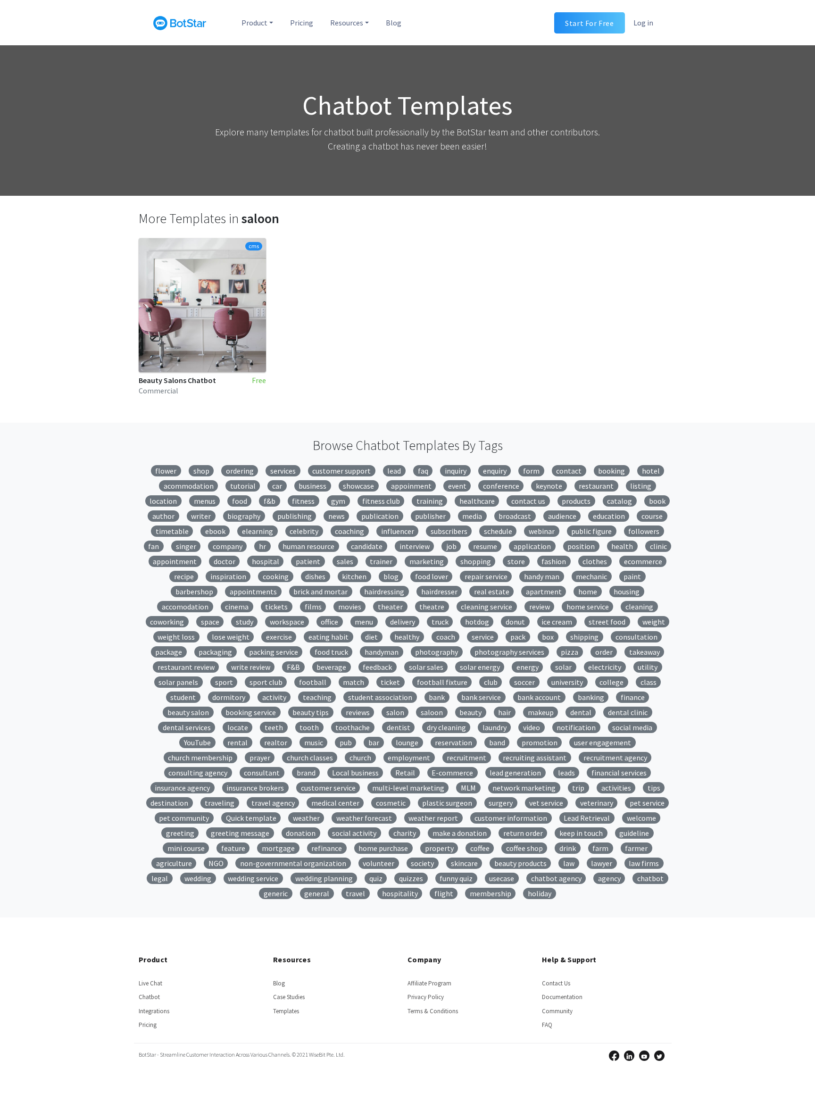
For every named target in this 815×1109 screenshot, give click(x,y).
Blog (393, 22)
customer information (510, 818)
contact (569, 470)
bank (437, 697)
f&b (269, 501)
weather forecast (364, 818)
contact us (528, 501)
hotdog (477, 621)
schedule (498, 531)
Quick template (251, 818)
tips (654, 787)
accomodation (185, 606)
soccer (524, 682)
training (429, 501)
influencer (397, 531)
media (472, 516)
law (568, 863)
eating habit (328, 637)
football (312, 682)
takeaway (644, 652)
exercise (279, 637)
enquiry (495, 470)
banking (591, 697)
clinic (658, 546)
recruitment (466, 757)
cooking (276, 576)
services (283, 470)
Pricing (301, 22)
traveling (219, 803)
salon (395, 712)
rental (237, 742)
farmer (636, 848)
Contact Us (556, 983)
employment (409, 757)
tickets (276, 606)
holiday (539, 893)
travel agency (273, 803)
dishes (315, 576)
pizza (569, 652)
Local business (355, 772)
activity (274, 697)
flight (443, 893)
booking (611, 470)
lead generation (515, 772)
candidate (367, 546)
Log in (643, 22)
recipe (184, 576)
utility (647, 667)
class (648, 682)
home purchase (383, 848)
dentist (398, 727)
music (313, 742)
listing (640, 486)
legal (159, 878)
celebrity (304, 531)
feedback (377, 667)
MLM (468, 787)
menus (205, 501)
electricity (604, 667)
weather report (433, 818)
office (329, 621)
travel (355, 893)
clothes (594, 561)
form (531, 470)
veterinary (596, 803)
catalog (619, 501)
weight (653, 621)
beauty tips (310, 712)
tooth (309, 727)
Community (557, 1011)
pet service (647, 803)
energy (527, 667)
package (168, 652)
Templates (286, 1011)
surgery (501, 803)
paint (632, 576)
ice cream (556, 621)
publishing (294, 516)
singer (186, 546)
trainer (381, 561)
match (353, 682)
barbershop (194, 591)
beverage (331, 667)
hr (262, 546)
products (576, 501)
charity (404, 833)
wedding (197, 878)
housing (627, 591)
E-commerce (452, 772)
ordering (240, 470)
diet (371, 637)
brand (306, 772)
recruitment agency (615, 757)
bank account (539, 697)
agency (609, 878)
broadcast (515, 516)
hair (504, 712)
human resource (308, 546)
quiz (376, 878)
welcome (641, 818)
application (532, 546)
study (244, 621)
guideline (634, 833)
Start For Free (589, 22)
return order (523, 833)
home (587, 591)
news (336, 516)
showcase (358, 486)
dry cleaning (446, 727)
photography (436, 652)
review (539, 606)
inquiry (455, 470)
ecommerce (643, 561)
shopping (475, 561)
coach (445, 637)
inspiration (228, 576)
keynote (549, 486)
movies (349, 606)
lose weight (230, 637)
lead (394, 470)
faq (423, 470)
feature (233, 848)
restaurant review (186, 667)
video (531, 727)
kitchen (354, 576)
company (227, 546)
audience (562, 516)
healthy (406, 637)
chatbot (650, 878)
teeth (274, 727)
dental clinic (628, 712)
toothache (352, 727)
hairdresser (439, 591)
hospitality (400, 893)
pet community (184, 818)
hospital (265, 561)
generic (276, 893)
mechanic (591, 576)
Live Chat (150, 983)
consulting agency (197, 772)
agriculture (174, 863)
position (581, 546)
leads (566, 772)
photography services (509, 652)
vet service (546, 803)
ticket (390, 682)
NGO (216, 863)
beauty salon (188, 712)
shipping (584, 637)
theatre (431, 606)
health (622, 546)
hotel (651, 470)
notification (576, 727)
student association (380, 697)
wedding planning (324, 878)
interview (414, 546)
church (360, 757)
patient (308, 561)
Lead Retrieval (587, 818)
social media (632, 727)
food (239, 501)
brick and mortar (320, 591)
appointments (253, 591)
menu (364, 621)
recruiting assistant (534, 757)
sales (345, 561)
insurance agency (182, 787)
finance (633, 697)
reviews (358, 712)
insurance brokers (255, 787)
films (313, 606)
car (277, 486)
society (422, 863)
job (451, 546)
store (516, 561)
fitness (303, 501)
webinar (542, 531)
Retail (405, 772)
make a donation (459, 833)
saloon (432, 712)
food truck (331, 652)
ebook (215, 531)
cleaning (639, 606)
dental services (187, 727)
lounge (407, 742)
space (210, 621)
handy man (541, 576)
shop (201, 470)
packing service (273, 652)
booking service (250, 712)
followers (643, 531)
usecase (501, 878)
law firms (644, 863)
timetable (172, 531)
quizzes (411, 878)
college (611, 682)
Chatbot (149, 997)
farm (600, 848)
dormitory (228, 697)
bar (373, 742)
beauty (470, 712)
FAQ (547, 1025)
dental (580, 712)
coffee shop (524, 848)
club (491, 682)
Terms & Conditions (433, 1011)
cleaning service (486, 606)
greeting (180, 833)
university (567, 682)
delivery (402, 621)
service (483, 637)
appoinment (411, 486)
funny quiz (456, 878)
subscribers (449, 531)
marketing (426, 561)
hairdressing (384, 591)
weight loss (176, 637)
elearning (257, 531)
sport (224, 682)
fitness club (381, 501)
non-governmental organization (293, 863)
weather (306, 818)
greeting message (240, 833)
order (604, 652)
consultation (636, 637)
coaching (349, 531)
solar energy (480, 667)
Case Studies (289, 997)
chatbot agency (556, 878)
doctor (224, 561)
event (457, 486)
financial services (619, 772)
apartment (544, 591)
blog (391, 576)
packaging (215, 652)
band (497, 742)
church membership (200, 757)
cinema (237, 606)
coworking (167, 621)
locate (237, 727)
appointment (175, 561)
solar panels (178, 682)
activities (616, 787)
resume (485, 546)
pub (346, 742)
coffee (480, 848)
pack (517, 637)
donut (515, 621)
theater (390, 606)
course (652, 516)
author (163, 516)
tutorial (243, 486)
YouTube (197, 742)
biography (243, 516)
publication (380, 516)
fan (153, 546)
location (163, 501)
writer (201, 516)
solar (563, 667)
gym (338, 501)
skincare (464, 863)
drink (567, 848)
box (548, 637)
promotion (539, 742)
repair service (486, 576)
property (439, 848)
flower (165, 470)
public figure (591, 531)
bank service (481, 697)
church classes (310, 757)
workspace (287, 621)
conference (501, 486)
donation (301, 833)
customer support (341, 470)
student (183, 697)
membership (490, 893)
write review (250, 667)
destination (169, 803)
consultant (262, 772)
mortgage (278, 848)
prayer (259, 757)
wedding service (253, 878)
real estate (491, 591)
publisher (430, 516)
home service (587, 606)
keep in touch (581, 833)
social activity (354, 833)
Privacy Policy (426, 997)
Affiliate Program (429, 983)
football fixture (442, 682)
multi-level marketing (408, 787)
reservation (453, 742)
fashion (553, 561)
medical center (335, 803)
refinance (326, 848)
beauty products (520, 863)
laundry (494, 727)
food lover (431, 576)
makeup (541, 712)
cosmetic (391, 803)
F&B (293, 667)
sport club (266, 682)
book (657, 501)
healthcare (477, 501)
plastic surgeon (447, 803)
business (312, 486)
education (609, 516)
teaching (317, 697)
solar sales (426, 667)
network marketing (524, 787)
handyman (382, 652)
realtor (275, 742)
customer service (328, 787)
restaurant (596, 486)
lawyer (601, 863)
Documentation (562, 997)
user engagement (602, 742)
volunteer (378, 863)
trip (578, 787)
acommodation (189, 486)
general (316, 893)
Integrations (154, 1011)
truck (440, 621)
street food (607, 621)
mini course (186, 848)
